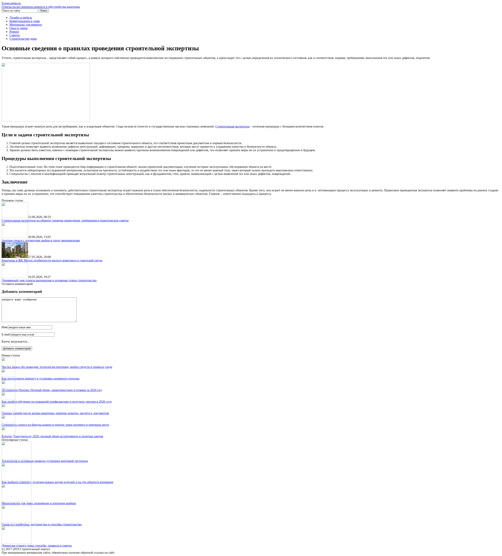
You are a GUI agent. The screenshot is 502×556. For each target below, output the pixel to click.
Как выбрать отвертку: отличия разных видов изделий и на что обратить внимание (57, 482)
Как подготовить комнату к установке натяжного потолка (40, 378)
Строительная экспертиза (232, 126)
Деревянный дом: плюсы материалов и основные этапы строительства (49, 280)
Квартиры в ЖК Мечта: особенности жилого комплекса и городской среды (52, 260)
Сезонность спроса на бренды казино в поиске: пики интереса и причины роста (55, 424)
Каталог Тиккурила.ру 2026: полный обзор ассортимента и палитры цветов (52, 436)
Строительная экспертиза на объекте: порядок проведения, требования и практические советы (65, 220)
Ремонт (14, 31)
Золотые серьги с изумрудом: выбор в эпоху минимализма (41, 240)
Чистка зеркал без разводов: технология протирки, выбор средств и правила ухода (57, 367)
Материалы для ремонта (25, 24)
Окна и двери (18, 28)
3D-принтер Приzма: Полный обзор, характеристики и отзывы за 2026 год (52, 390)
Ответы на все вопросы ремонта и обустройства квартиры (41, 5)
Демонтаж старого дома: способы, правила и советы (37, 545)
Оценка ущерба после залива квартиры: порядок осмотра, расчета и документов (55, 413)
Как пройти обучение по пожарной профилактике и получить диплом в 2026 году (57, 401)
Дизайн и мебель (20, 17)
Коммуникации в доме (24, 21)
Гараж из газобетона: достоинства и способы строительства (42, 524)
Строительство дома (23, 38)
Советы (14, 35)
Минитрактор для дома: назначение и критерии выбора (39, 503)
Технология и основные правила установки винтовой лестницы (45, 461)
